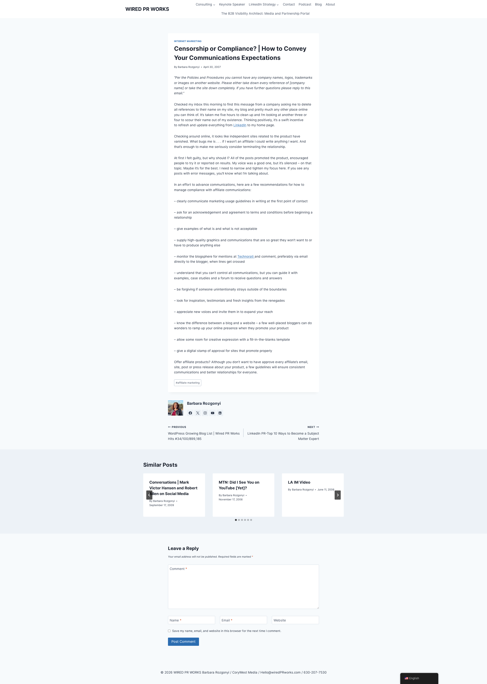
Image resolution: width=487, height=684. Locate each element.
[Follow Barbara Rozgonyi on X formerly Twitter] (197, 413)
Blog (318, 4)
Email (227, 620)
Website (280, 620)
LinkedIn (239, 125)
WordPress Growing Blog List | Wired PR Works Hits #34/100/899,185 (204, 433)
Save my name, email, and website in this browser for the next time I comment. (226, 631)
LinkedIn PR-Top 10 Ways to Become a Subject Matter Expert (283, 433)
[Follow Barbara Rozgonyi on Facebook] (190, 413)
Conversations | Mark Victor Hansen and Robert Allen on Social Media (173, 488)
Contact (289, 4)
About (330, 4)
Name (175, 620)
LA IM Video (299, 482)
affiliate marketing (188, 382)
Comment (178, 569)
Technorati (246, 256)
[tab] (236, 520)
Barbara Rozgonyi (189, 66)
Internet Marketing (188, 41)
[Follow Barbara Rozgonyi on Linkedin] (220, 413)
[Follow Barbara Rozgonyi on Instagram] (205, 413)
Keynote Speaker (232, 4)
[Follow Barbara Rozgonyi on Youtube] (212, 413)
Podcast (305, 4)
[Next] (338, 495)
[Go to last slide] (149, 495)
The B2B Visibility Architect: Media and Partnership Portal (265, 13)
